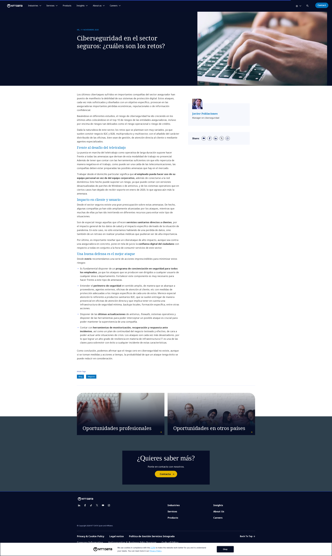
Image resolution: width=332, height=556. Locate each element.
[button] (307, 5)
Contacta (165, 474)
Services (172, 511)
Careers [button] (113, 5)
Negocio (91, 376)
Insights (218, 505)
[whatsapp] (227, 138)
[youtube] (103, 505)
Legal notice (116, 536)
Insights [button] (81, 5)
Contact (322, 5)
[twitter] (221, 138)
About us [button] (97, 5)
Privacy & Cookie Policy (90, 536)
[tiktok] (91, 505)
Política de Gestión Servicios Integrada (152, 536)
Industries (174, 505)
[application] (166, 549)
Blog (80, 376)
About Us (218, 511)
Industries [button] (33, 5)
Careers (218, 517)
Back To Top (246, 536)
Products (67, 5)
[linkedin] (215, 138)
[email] (204, 138)
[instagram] (109, 505)
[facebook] (210, 138)
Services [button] (50, 5)
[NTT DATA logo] (11, 6)
